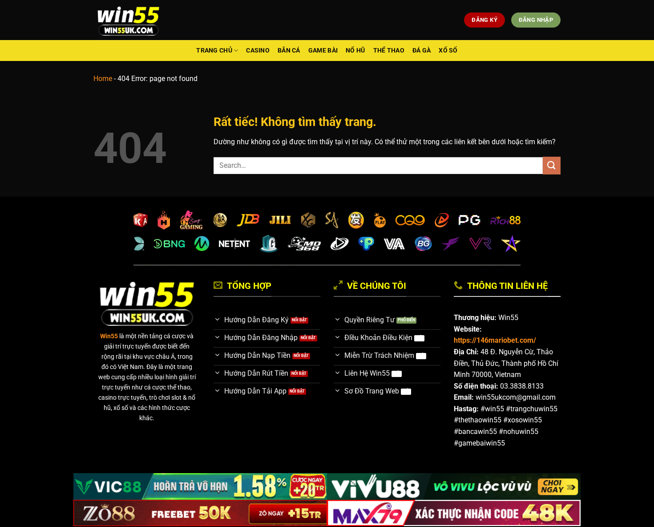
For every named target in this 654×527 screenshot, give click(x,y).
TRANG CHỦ (214, 50)
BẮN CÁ (289, 50)
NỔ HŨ (355, 50)
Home (102, 78)
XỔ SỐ (448, 50)
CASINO (258, 50)
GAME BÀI (323, 50)
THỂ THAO (388, 50)
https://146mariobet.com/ (495, 340)
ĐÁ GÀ (421, 50)
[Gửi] (552, 165)
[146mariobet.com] (128, 20)
